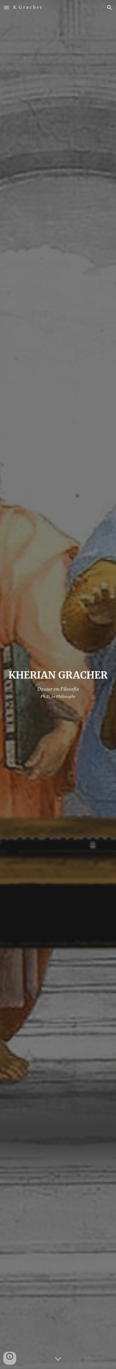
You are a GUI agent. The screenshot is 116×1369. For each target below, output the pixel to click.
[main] (58, 684)
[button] (6, 7)
